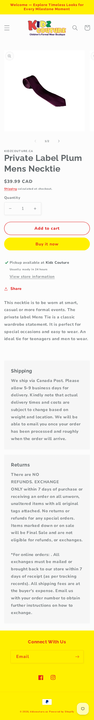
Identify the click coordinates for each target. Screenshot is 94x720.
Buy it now (47, 244)
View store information (32, 276)
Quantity (12, 197)
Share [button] (16, 288)
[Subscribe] (77, 656)
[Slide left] (35, 141)
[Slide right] (58, 141)
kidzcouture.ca (39, 711)
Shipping (10, 189)
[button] (7, 28)
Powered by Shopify (61, 711)
